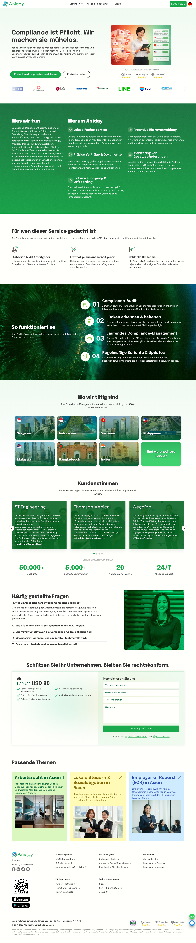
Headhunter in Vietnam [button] (153, 867)
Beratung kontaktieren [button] (22, 864)
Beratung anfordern (141, 729)
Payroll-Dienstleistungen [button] (110, 888)
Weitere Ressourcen (109, 879)
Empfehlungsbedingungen (67, 888)
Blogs (118, 4)
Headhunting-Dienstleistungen (113, 867)
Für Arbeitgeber (106, 855)
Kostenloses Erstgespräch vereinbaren (35, 74)
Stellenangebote (63, 855)
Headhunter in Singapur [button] (154, 863)
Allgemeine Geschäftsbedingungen (115, 863)
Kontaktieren (178, 4)
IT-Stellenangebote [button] (64, 863)
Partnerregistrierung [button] (65, 884)
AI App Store (105, 892)
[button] (94, 554)
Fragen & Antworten (64, 892)
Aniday (50, 925)
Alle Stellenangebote (65, 859)
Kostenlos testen (76, 74)
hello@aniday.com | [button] (27, 921)
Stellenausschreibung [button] (109, 859)
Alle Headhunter (150, 859)
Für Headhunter (63, 879)
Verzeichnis (148, 855)
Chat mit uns (163, 737)
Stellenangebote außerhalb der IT (71, 867)
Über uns (16, 860)
